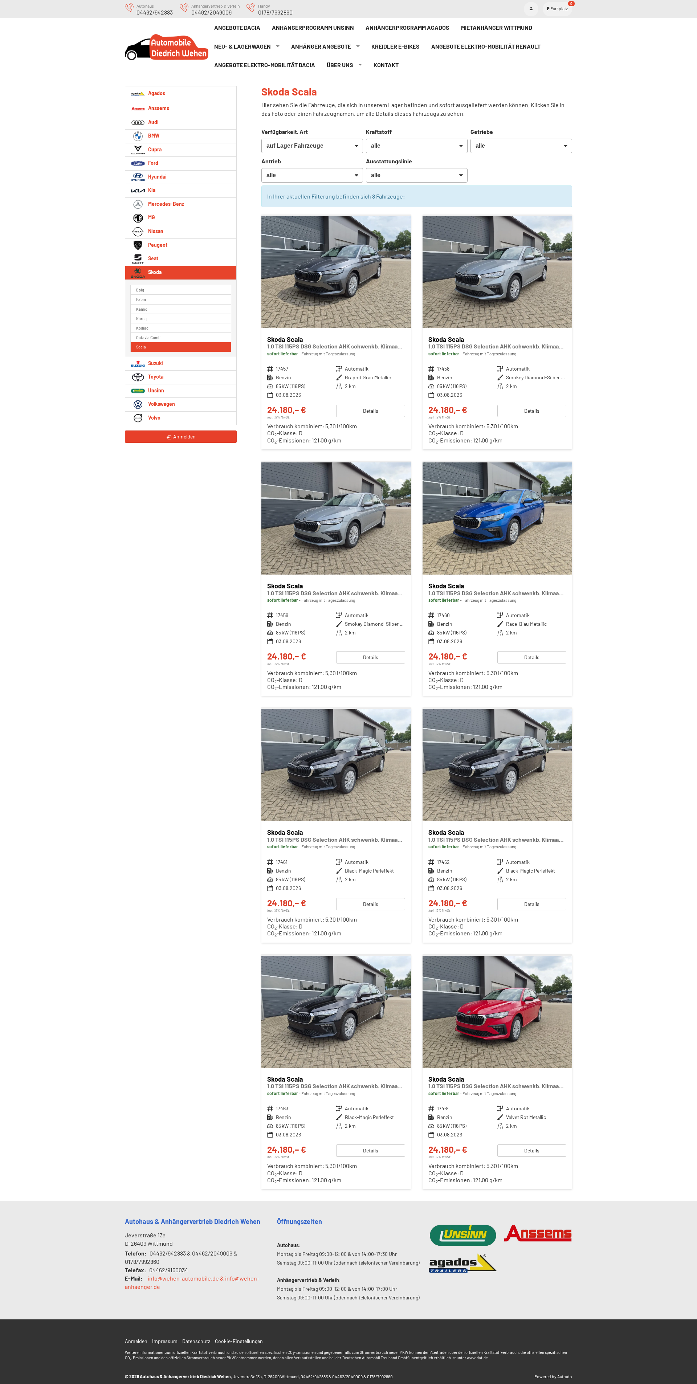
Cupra (154, 149)
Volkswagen (161, 404)
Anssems (158, 108)
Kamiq (141, 309)
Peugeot (157, 245)
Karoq (141, 318)
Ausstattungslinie (389, 161)
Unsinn (155, 390)
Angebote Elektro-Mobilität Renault (486, 46)
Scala (141, 346)
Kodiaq (142, 328)
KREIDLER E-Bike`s (395, 46)
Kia (151, 190)
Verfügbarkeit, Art (284, 131)
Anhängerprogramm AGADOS (407, 27)
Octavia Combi (149, 337)
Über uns (340, 64)
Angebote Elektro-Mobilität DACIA (264, 64)
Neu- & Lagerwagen (242, 46)
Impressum (165, 1341)
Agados (156, 93)
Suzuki (155, 363)
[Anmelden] (531, 9)
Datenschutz (196, 1341)
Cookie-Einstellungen (239, 1341)
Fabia (141, 299)
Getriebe (481, 131)
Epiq (140, 289)
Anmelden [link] (184, 436)
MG (151, 217)
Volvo (153, 418)
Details (370, 411)
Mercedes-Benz (165, 204)
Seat (152, 258)
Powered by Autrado (553, 1376)
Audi (153, 122)
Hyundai (157, 176)
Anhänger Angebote (321, 46)
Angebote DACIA (237, 27)
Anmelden (136, 1341)
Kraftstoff (379, 131)
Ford (152, 163)
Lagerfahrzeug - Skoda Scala (336, 332)
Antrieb (271, 161)
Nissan (155, 231)
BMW (153, 135)
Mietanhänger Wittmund (496, 27)
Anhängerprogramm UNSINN (313, 27)
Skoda (154, 272)
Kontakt (386, 64)
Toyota (155, 376)
